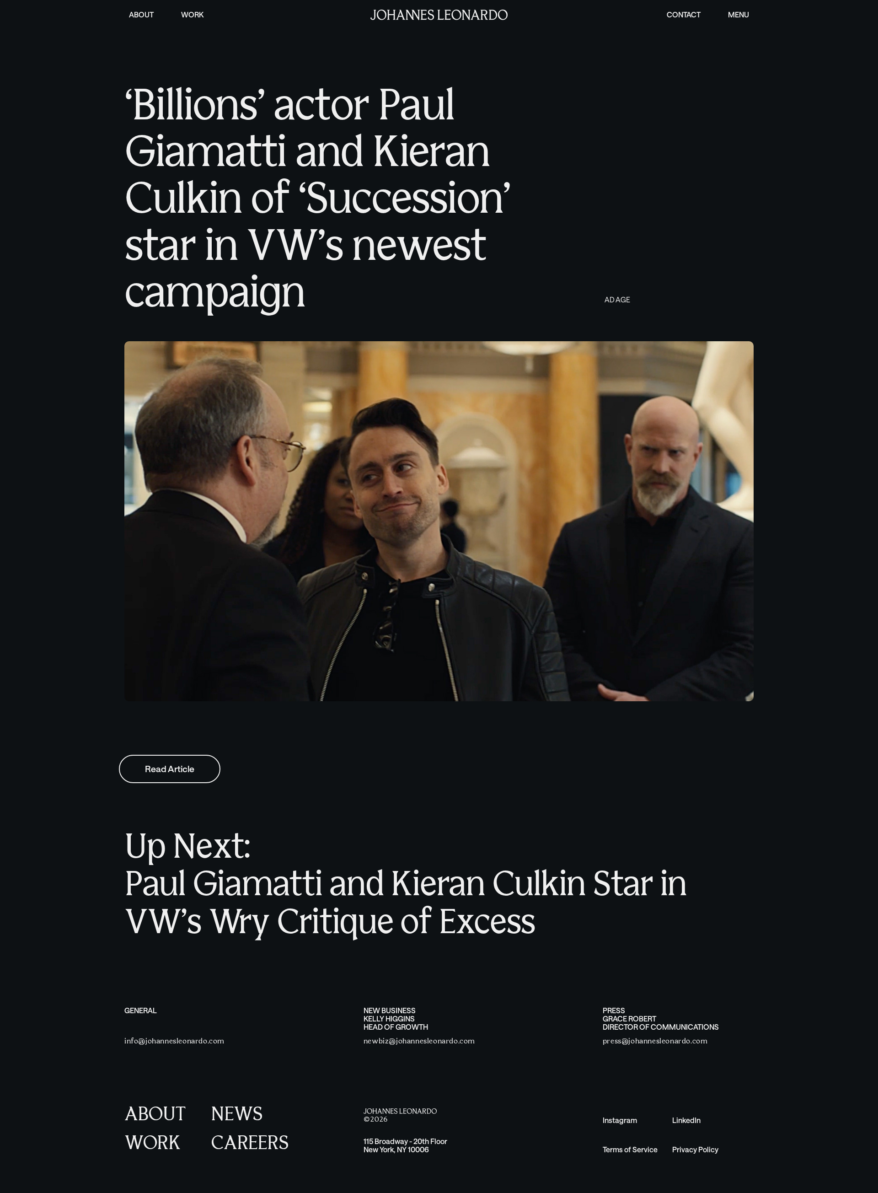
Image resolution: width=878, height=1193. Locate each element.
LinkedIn (686, 1120)
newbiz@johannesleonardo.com (419, 1041)
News (236, 1115)
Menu (738, 14)
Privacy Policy (695, 1149)
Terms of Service (630, 1149)
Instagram (620, 1120)
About (141, 14)
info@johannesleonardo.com (174, 1041)
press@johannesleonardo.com (655, 1041)
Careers (249, 1144)
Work (192, 14)
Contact (684, 14)
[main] (439, 471)
